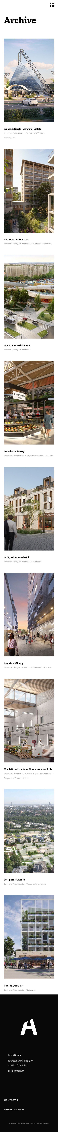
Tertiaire (25, 778)
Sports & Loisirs (9, 138)
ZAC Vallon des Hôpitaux (16, 239)
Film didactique (32, 774)
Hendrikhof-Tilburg (13, 663)
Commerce (8, 133)
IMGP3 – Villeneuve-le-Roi (16, 557)
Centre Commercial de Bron (17, 345)
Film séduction (19, 133)
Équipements (19, 456)
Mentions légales (43, 1123)
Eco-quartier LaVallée (14, 880)
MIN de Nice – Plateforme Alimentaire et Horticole (28, 769)
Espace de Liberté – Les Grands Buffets (22, 129)
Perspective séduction (35, 133)
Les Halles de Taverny (14, 451)
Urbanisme (47, 244)
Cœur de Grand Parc (13, 986)
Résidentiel (36, 244)
